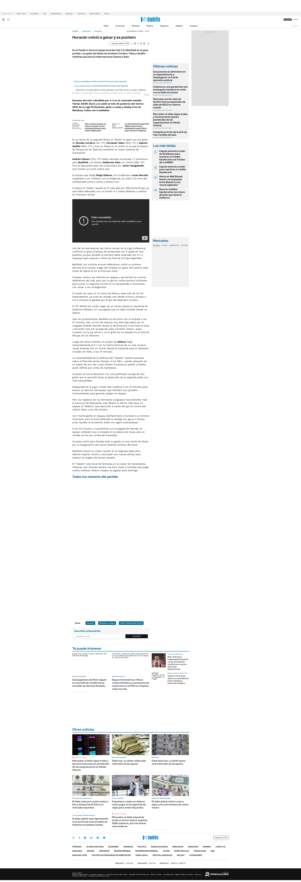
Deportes (86, 31)
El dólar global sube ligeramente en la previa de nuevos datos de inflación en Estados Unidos (90, 821)
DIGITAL (124, 863)
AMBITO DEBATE (173, 863)
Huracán (98, 31)
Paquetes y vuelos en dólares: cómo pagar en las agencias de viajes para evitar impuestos (129, 804)
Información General (146, 851)
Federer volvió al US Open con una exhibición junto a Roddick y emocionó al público (178, 679)
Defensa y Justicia (107, 623)
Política (149, 26)
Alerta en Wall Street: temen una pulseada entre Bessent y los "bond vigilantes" (171, 180)
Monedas (156, 245)
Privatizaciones (56, 13)
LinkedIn (91, 838)
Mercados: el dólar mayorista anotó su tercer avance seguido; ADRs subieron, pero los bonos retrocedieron (129, 822)
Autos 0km (81, 13)
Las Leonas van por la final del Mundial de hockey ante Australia (101, 86)
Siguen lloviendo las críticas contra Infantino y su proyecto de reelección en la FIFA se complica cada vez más (130, 684)
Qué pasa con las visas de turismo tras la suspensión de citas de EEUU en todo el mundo (169, 103)
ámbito (75, 31)
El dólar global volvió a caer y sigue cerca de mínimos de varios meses (170, 804)
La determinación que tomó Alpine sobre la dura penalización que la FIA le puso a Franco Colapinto (137, 127)
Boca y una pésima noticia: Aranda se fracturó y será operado (101, 81)
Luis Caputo (34, 13)
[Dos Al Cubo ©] (217, 874)
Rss (212, 851)
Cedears (184, 245)
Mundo (90, 851)
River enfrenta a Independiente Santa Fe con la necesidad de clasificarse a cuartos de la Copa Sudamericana (178, 663)
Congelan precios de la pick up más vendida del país (170, 133)
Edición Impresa (122, 851)
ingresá (295, 19)
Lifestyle (221, 847)
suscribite (287, 19)
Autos (166, 851)
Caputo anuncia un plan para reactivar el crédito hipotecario (172, 169)
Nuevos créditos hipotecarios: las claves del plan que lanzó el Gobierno (172, 193)
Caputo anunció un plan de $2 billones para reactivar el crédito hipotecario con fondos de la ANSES (172, 157)
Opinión (179, 26)
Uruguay (193, 26)
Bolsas (164, 245)
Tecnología (200, 851)
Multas (180, 855)
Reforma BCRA (94, 13)
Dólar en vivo (21, 13)
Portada (76, 847)
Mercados (177, 847)
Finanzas (135, 26)
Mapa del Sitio (79, 855)
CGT (44, 13)
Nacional (77, 851)
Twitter (73, 838)
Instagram (85, 838)
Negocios (164, 26)
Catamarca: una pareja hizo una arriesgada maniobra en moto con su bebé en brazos (170, 89)
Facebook (79, 838)
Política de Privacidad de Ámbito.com (111, 855)
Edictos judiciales (162, 855)
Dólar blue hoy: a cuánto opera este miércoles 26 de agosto (168, 762)
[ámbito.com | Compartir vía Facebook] (135, 43)
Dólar (106, 26)
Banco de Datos (159, 847)
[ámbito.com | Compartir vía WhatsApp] (132, 43)
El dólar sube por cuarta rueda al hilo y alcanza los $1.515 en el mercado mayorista (90, 804)
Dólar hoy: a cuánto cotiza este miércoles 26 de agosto (129, 762)
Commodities (174, 245)
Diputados (69, 13)
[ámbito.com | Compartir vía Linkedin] (141, 43)
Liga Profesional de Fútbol (131, 623)
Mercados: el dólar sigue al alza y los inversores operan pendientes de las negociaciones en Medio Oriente (170, 120)
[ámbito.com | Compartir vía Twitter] (138, 43)
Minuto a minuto (81, 757)
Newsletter (296, 25)
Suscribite (137, 636)
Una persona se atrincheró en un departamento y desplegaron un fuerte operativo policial (169, 76)
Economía (120, 26)
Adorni (106, 13)
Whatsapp (104, 838)
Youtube (98, 838)
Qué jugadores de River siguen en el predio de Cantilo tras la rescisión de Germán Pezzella (89, 682)
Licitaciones (195, 855)
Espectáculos (181, 851)
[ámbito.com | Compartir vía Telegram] (144, 43)
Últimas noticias (95, 847)
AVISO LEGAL (141, 855)
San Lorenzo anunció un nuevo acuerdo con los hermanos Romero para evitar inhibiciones (95, 127)
